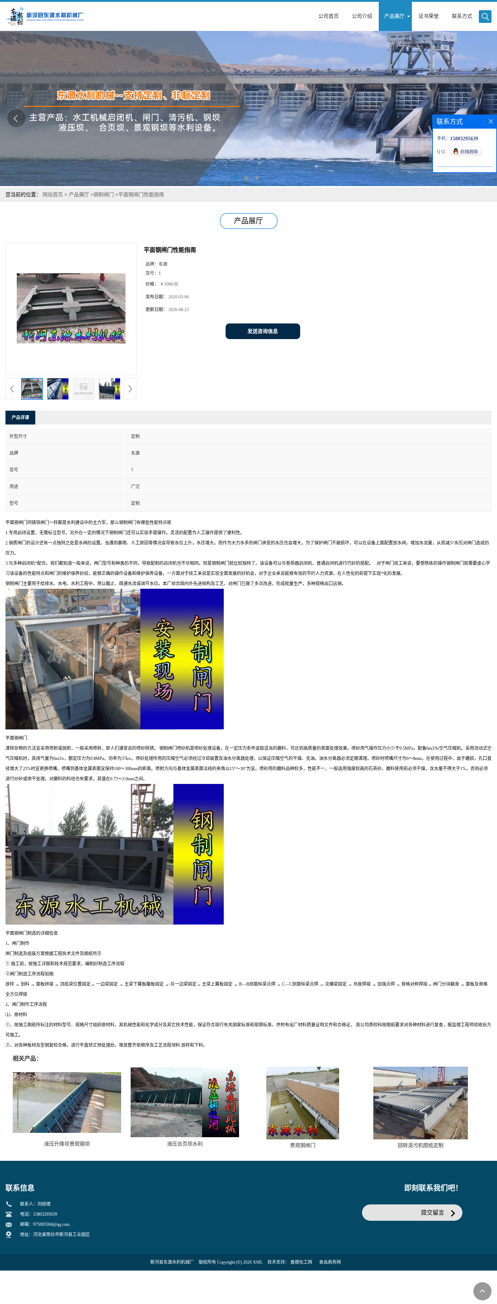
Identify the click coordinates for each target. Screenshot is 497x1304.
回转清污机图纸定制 (421, 1145)
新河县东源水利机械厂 (172, 1262)
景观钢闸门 (302, 1145)
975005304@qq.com (51, 1224)
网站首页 (53, 194)
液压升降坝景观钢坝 (67, 1144)
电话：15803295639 (38, 1214)
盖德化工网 (301, 1262)
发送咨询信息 (262, 331)
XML (258, 1262)
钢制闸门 (104, 194)
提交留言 (432, 1213)
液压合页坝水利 (185, 1144)
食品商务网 (330, 1262)
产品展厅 (79, 194)
